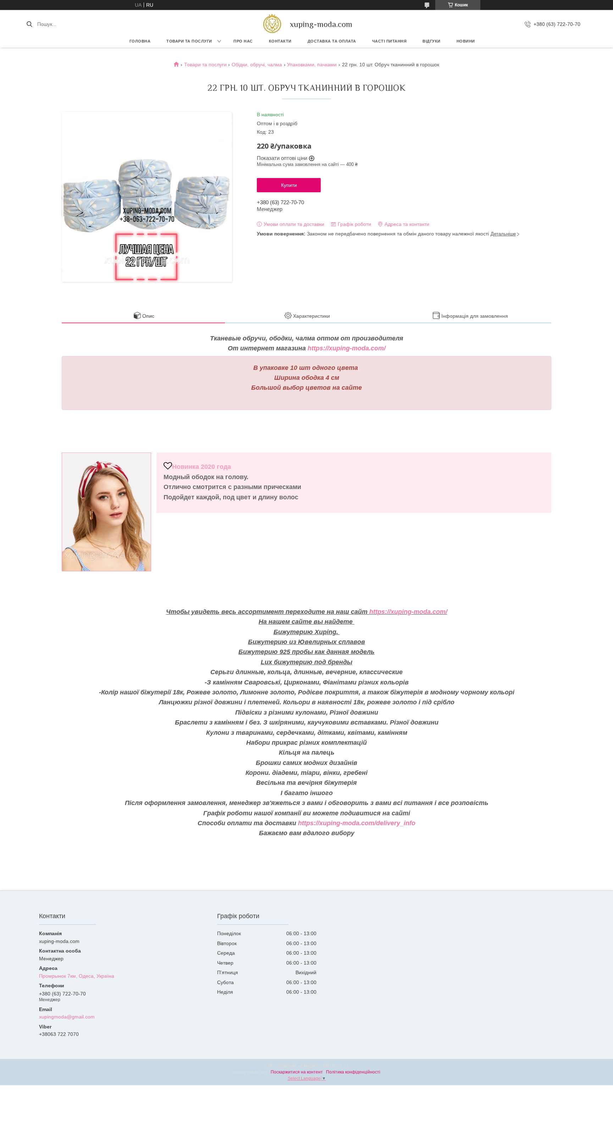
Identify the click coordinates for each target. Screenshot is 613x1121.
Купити (289, 185)
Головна (140, 41)
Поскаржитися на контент (297, 1072)
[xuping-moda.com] (272, 24)
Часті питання (389, 41)
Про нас (243, 41)
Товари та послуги (189, 41)
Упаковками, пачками (312, 64)
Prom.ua (340, 1065)
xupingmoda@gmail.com (67, 1017)
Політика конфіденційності (353, 1072)
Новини (466, 41)
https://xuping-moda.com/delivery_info (356, 823)
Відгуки (432, 41)
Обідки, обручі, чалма (257, 64)
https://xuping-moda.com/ (347, 348)
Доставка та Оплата (332, 41)
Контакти (280, 41)
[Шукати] (29, 24)
